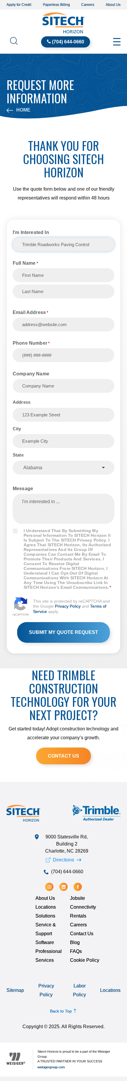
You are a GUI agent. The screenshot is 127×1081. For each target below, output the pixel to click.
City (17, 428)
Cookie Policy (84, 960)
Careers (87, 5)
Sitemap (15, 990)
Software (44, 942)
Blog (75, 942)
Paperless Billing (56, 5)
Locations (45, 907)
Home (22, 109)
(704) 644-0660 (68, 41)
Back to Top (61, 1011)
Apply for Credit (18, 5)
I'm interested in (31, 232)
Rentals (78, 915)
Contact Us (81, 933)
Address (21, 402)
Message (23, 488)
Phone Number (31, 343)
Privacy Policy (68, 606)
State (18, 454)
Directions (63, 860)
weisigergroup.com (51, 1067)
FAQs (76, 951)
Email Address (30, 312)
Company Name (31, 373)
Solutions (45, 915)
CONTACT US (63, 755)
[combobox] (63, 468)
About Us (113, 5)
